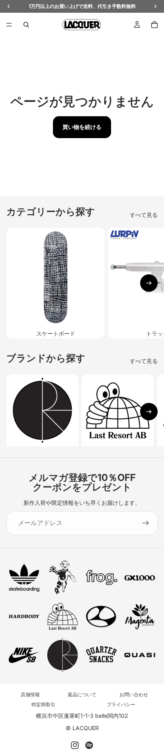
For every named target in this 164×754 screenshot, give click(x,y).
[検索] (26, 24)
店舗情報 (30, 694)
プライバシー (121, 704)
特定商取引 (43, 704)
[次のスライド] (149, 283)
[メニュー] (9, 25)
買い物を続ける (82, 126)
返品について (82, 694)
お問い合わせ (133, 694)
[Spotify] (89, 745)
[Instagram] (75, 745)
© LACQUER (82, 728)
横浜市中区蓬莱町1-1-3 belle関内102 (82, 715)
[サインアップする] (145, 523)
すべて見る (144, 214)
